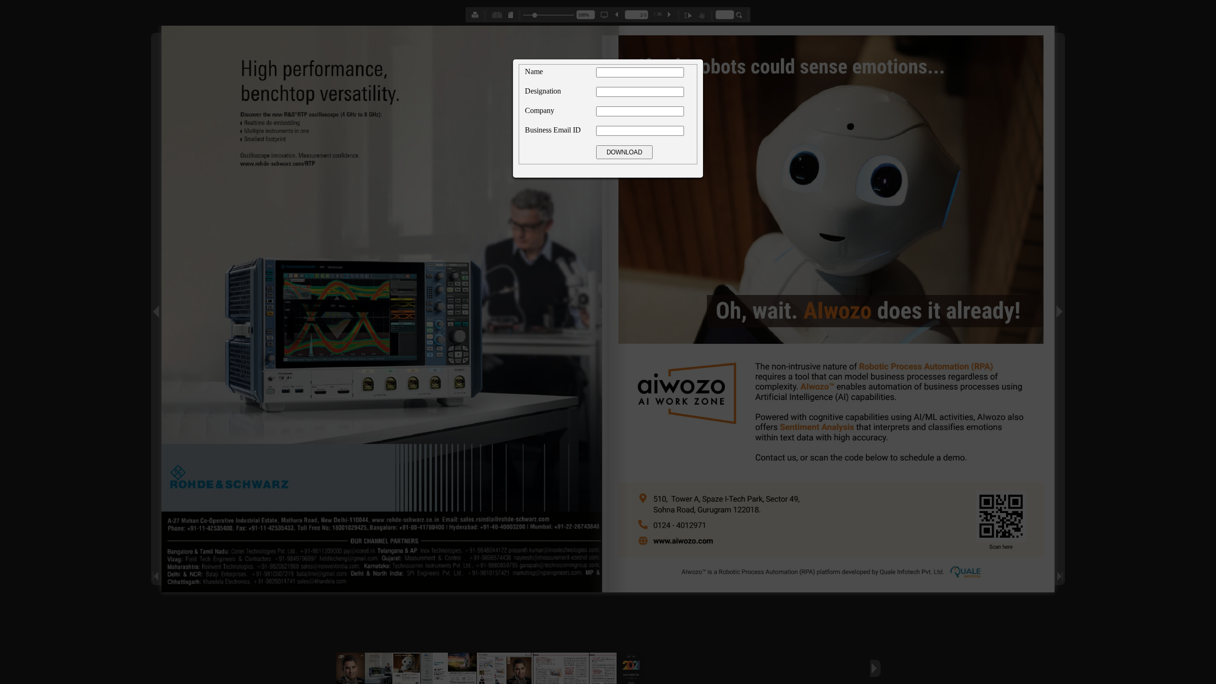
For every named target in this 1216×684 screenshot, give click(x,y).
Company (539, 110)
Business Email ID (553, 130)
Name (534, 71)
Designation (543, 91)
